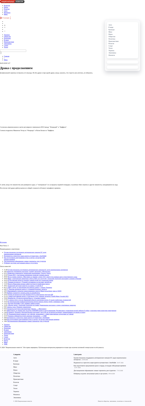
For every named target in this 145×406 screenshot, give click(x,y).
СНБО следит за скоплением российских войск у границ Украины (29, 287)
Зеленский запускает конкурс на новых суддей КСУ (25, 286)
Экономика (8, 43)
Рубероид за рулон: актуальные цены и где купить (21, 263)
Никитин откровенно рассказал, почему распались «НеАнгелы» (29, 271)
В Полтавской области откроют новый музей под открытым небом (30, 280)
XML (5, 344)
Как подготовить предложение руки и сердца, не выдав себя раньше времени (33, 319)
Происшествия (9, 42)
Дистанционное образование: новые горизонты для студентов (25, 261)
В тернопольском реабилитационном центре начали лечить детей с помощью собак (36, 302)
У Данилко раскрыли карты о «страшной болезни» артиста (27, 289)
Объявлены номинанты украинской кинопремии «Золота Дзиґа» (29, 273)
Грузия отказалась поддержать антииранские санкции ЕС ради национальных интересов (38, 270)
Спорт (6, 45)
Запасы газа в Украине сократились (19, 307)
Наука (6, 7)
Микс (6, 14)
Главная (6, 56)
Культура (7, 5)
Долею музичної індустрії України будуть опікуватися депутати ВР (30, 294)
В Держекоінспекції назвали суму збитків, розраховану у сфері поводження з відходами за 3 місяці (40, 314)
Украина (7, 35)
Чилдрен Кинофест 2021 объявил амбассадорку (24, 303)
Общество (7, 36)
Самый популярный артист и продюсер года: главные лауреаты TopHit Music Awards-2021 (38, 296)
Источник (3, 242)
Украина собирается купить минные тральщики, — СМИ (27, 316)
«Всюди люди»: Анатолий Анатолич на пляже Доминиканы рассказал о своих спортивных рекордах (42, 305)
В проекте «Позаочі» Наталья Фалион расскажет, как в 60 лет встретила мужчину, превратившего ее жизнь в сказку (46, 312)
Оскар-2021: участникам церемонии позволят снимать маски (28, 275)
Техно (6, 47)
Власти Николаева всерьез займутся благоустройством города (29, 284)
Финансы (7, 12)
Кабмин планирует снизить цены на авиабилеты (23, 293)
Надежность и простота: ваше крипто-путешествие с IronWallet (25, 256)
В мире (6, 40)
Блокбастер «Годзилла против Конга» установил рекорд (27, 298)
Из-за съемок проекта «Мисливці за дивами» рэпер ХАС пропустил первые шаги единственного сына (42, 277)
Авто (5, 11)
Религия (6, 9)
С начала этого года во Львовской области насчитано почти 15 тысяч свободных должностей (39, 300)
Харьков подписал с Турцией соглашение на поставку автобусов (29, 282)
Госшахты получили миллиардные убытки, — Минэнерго (26, 309)
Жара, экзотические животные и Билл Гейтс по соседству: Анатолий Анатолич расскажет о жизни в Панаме (44, 278)
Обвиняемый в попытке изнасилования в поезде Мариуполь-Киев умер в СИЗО (34, 291)
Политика (7, 38)
